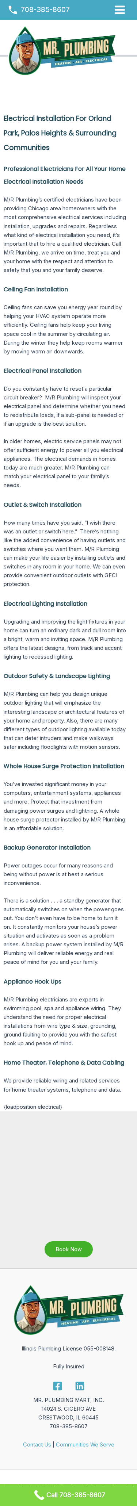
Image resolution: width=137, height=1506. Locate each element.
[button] (69, 1249)
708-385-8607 (45, 9)
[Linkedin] (80, 1386)
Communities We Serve (85, 1444)
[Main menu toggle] (120, 10)
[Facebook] (58, 1386)
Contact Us (37, 1444)
